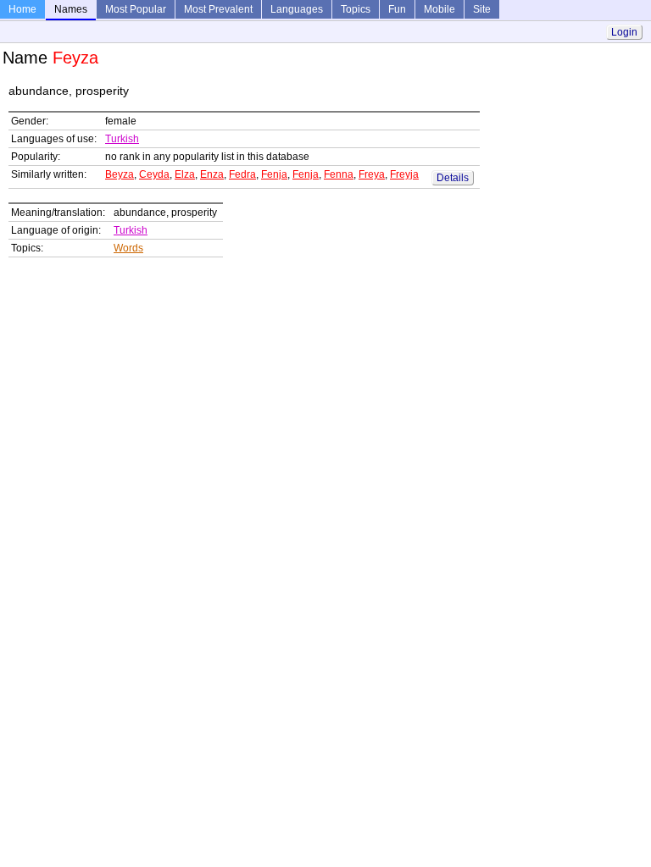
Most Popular (135, 9)
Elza (185, 174)
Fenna (338, 174)
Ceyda (154, 174)
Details (453, 178)
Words (128, 248)
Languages (296, 9)
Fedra (242, 174)
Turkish (122, 139)
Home (22, 9)
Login (624, 32)
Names (70, 9)
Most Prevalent (218, 9)
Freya (372, 174)
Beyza (119, 174)
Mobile (439, 9)
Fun (397, 9)
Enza (212, 174)
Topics (355, 9)
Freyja (404, 174)
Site (482, 9)
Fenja (274, 174)
